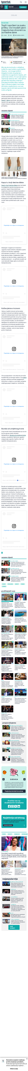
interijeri (24, 834)
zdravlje (16, 834)
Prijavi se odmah (8, 825)
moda (3, 584)
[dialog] (14, 1064)
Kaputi (3, 100)
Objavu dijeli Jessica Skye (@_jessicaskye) (14, 302)
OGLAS (14, 15)
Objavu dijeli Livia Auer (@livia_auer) (14, 422)
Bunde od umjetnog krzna (18, 435)
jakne (8, 100)
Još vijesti (12, 927)
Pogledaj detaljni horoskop (14, 791)
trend (22, 584)
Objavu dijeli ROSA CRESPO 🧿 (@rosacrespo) (14, 480)
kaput (17, 584)
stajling (10, 584)
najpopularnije (10, 879)
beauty (10, 834)
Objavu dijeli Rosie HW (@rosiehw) (14, 241)
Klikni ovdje (14, 1069)
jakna (4, 586)
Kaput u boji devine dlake (9, 185)
